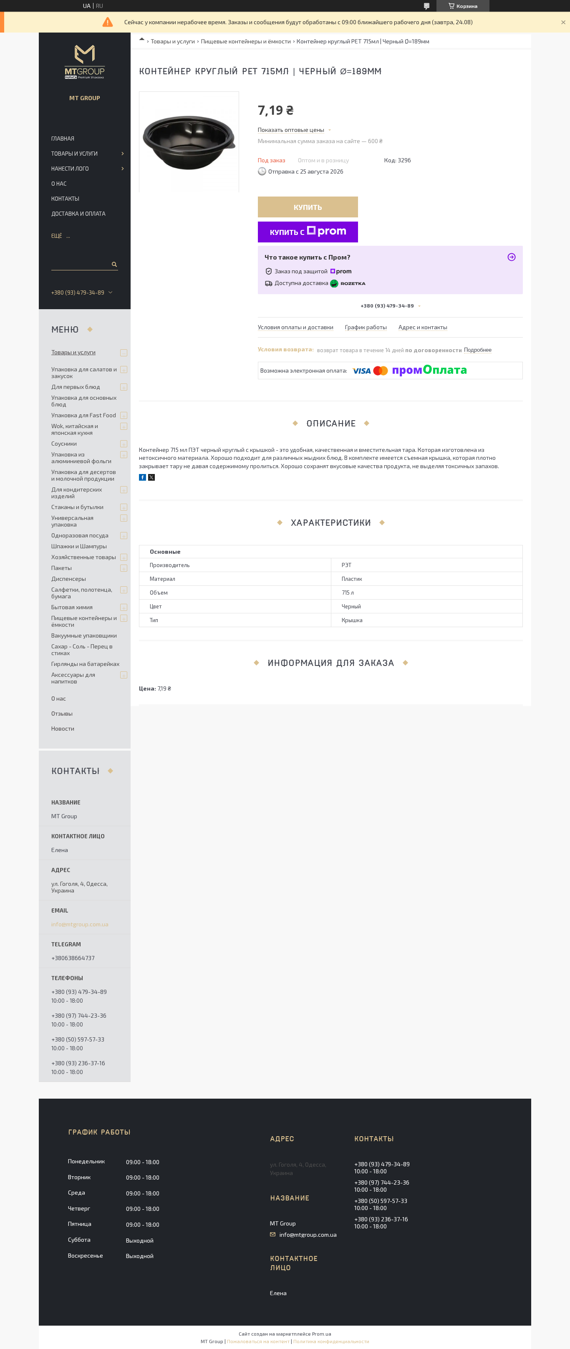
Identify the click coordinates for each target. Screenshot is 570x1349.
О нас (58, 183)
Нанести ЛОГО (70, 168)
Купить (308, 207)
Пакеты (61, 567)
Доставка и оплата (78, 213)
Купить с (287, 232)
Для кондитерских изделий (76, 492)
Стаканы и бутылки (77, 506)
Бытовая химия (72, 606)
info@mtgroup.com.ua (79, 924)
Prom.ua (321, 1333)
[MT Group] (84, 62)
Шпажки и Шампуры (79, 546)
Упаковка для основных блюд (83, 401)
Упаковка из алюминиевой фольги (81, 457)
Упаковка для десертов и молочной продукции (83, 475)
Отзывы (62, 713)
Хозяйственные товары (83, 556)
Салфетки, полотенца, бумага (81, 593)
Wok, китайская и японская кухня (74, 429)
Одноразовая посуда (79, 535)
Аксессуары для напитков (73, 678)
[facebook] (142, 478)
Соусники (64, 443)
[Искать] (113, 264)
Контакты (65, 198)
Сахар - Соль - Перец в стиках (82, 649)
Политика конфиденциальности (331, 1341)
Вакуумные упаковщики (84, 635)
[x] (151, 478)
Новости (62, 728)
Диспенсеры (68, 578)
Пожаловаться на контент (258, 1341)
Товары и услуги (173, 41)
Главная (62, 138)
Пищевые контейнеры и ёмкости (246, 41)
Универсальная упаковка (72, 521)
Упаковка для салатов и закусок (84, 372)
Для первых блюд (75, 386)
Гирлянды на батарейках (85, 663)
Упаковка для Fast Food (83, 415)
